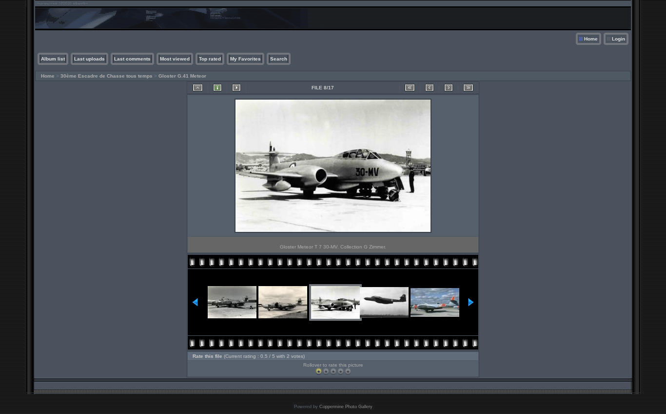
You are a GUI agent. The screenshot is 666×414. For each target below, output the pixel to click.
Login (618, 38)
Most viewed (175, 59)
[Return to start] (410, 88)
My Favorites (245, 59)
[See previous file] (429, 88)
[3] (333, 371)
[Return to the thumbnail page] (198, 88)
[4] (340, 371)
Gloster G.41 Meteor (182, 76)
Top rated (210, 59)
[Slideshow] (236, 88)
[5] (348, 371)
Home (591, 38)
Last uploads (89, 59)
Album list (53, 59)
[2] (326, 371)
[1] (318, 371)
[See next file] (448, 88)
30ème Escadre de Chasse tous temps (106, 76)
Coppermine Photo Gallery (345, 406)
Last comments (132, 59)
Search (278, 59)
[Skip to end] (468, 88)
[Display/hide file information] (217, 88)
